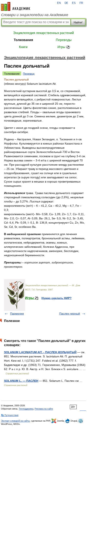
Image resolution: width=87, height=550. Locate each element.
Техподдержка (26, 409)
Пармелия (17, 313)
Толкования (23, 40)
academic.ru (15, 6)
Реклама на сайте (44, 409)
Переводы (64, 40)
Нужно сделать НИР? (56, 298)
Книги (23, 47)
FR (81, 3)
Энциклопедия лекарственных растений (43, 33)
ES (74, 3)
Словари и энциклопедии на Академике (34, 15)
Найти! (78, 22)
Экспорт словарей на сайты (15, 421)
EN (59, 3)
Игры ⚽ (63, 47)
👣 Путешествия (9, 415)
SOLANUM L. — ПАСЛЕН (21, 380)
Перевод (28, 73)
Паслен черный (69, 313)
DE (66, 3)
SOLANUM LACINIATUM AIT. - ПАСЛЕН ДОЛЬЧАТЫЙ (40, 352)
